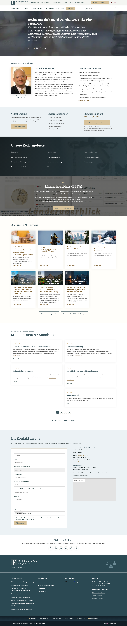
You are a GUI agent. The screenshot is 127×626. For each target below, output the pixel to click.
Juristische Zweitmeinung (46, 585)
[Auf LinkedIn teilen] (66, 548)
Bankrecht (14, 152)
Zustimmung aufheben (97, 598)
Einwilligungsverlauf (97, 595)
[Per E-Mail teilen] (71, 548)
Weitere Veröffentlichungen (74, 314)
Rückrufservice (56, 2)
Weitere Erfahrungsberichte (63, 420)
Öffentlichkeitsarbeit (51, 8)
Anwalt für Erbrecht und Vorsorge (20, 597)
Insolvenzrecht (52, 152)
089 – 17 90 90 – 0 (83, 455)
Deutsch (69, 582)
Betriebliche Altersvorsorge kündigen (22, 600)
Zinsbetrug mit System (17, 594)
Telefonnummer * (18, 474)
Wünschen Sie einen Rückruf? (22, 466)
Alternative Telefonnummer (21, 481)
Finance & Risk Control (18, 167)
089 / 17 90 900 (69, 2)
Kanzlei (26, 8)
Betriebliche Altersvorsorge (20, 157)
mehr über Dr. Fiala (83, 100)
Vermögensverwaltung (91, 157)
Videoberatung (101, 2)
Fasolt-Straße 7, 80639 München (40, 2)
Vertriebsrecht (52, 167)
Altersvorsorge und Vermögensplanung (22, 582)
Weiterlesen (17, 265)
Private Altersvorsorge (55, 162)
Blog (62, 8)
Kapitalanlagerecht (54, 157)
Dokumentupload (18, 510)
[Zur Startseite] (19, 3)
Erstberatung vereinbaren (97, 123)
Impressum (41, 588)
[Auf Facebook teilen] (50, 548)
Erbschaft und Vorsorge (19, 162)
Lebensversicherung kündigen (19, 585)
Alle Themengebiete (49, 314)
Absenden (20, 523)
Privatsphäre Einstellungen (98, 593)
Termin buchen (19, 126)
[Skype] (76, 548)
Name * (16, 452)
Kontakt (70, 8)
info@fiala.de (80, 2)
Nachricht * (17, 496)
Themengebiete (37, 8)
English (78, 582)
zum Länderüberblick (63, 208)
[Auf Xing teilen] (61, 548)
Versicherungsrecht (90, 162)
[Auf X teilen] (56, 548)
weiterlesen (16, 355)
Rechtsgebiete (15, 8)
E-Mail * (16, 459)
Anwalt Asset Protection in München (21, 609)
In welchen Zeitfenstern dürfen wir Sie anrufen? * (27, 488)
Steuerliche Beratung (90, 152)
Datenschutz (42, 591)
